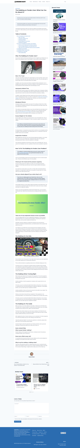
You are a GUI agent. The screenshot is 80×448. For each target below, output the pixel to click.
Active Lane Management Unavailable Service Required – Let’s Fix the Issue (59, 128)
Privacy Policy (35, 432)
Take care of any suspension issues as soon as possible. (29, 47)
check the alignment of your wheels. (24, 111)
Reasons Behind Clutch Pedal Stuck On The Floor (41, 364)
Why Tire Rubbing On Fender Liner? (23, 36)
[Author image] (17, 387)
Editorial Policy (43, 433)
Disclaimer (34, 435)
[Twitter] (63, 433)
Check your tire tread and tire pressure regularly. (28, 44)
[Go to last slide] (17, 382)
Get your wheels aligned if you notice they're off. (28, 46)
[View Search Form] (65, 1)
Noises (40, 1)
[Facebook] (61, 433)
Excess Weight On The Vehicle (24, 41)
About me (34, 430)
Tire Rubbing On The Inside (22, 51)
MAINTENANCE (17, 8)
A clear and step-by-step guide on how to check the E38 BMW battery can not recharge (59, 68)
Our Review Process (36, 433)
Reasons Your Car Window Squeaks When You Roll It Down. (39, 385)
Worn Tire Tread (22, 37)
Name (16, 416)
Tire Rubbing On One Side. (22, 48)
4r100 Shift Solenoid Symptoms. (59, 56)
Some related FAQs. (22, 52)
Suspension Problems (23, 42)
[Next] (46, 382)
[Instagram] (65, 433)
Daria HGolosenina (21, 387)
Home (31, 1)
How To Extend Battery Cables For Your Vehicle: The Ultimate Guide (21, 364)
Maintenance (35, 1)
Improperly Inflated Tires (23, 38)
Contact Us (41, 432)
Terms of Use (39, 430)
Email (28, 416)
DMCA (44, 430)
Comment (17, 403)
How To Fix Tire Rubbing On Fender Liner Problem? (26, 43)
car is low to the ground (23, 152)
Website (40, 416)
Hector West (18, 14)
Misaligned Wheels (22, 39)
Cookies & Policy (40, 435)
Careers (43, 1)
